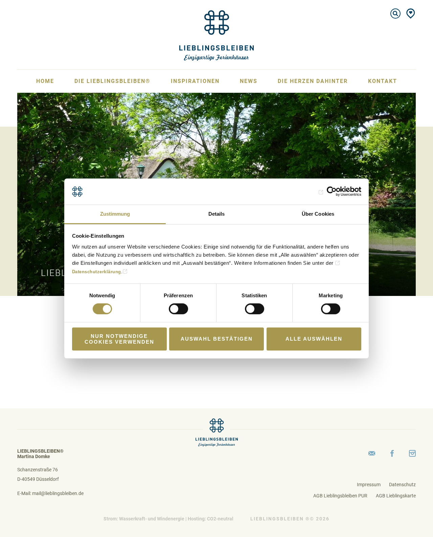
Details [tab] (216, 214)
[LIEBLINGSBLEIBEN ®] (216, 35)
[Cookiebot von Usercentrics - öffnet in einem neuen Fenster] (331, 192)
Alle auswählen (314, 339)
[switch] (178, 308)
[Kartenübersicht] (411, 13)
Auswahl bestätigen (217, 339)
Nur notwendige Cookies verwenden (119, 339)
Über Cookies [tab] (318, 214)
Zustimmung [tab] (115, 214)
